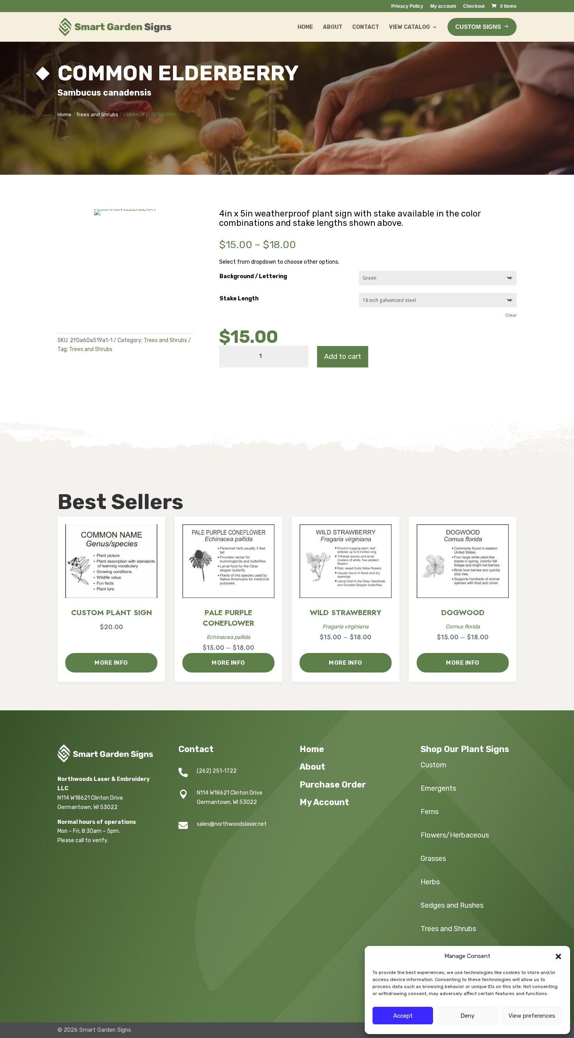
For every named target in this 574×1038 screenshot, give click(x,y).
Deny (467, 1015)
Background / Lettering (253, 276)
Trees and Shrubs (97, 114)
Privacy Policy (407, 6)
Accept (403, 1015)
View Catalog (409, 27)
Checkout (474, 6)
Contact (365, 27)
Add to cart (342, 356)
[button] (558, 956)
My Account (324, 802)
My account (443, 6)
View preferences (531, 1015)
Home (305, 27)
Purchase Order (332, 785)
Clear (511, 315)
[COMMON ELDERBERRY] (125, 209)
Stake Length (238, 298)
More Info (111, 662)
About (332, 27)
